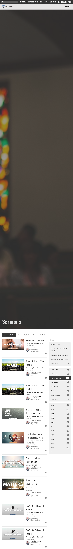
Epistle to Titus (55, 344)
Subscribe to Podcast (40, 335)
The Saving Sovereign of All (59, 355)
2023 (60, 418)
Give (41, 2)
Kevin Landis (60, 382)
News (46, 2)
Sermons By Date (9, 335)
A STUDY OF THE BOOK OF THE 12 (59, 350)
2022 (60, 422)
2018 (60, 439)
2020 (60, 431)
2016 (60, 448)
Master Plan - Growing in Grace (29, 2)
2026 (60, 405)
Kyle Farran (60, 386)
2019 (60, 435)
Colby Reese (60, 374)
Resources (53, 2)
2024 (60, 414)
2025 (60, 410)
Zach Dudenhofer (60, 378)
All (51, 452)
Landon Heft (60, 370)
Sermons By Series (24, 335)
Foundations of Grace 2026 (59, 359)
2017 (60, 443)
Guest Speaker (60, 395)
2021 (60, 426)
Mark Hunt (60, 391)
